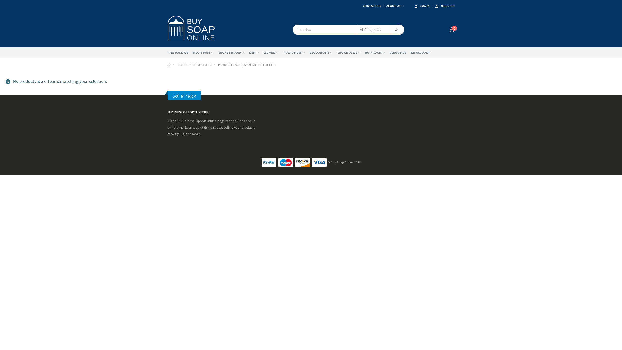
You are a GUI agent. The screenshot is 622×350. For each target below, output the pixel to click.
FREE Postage (178, 53)
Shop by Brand (229, 53)
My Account (420, 53)
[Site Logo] (191, 28)
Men (252, 53)
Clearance (398, 53)
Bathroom (373, 53)
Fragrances (292, 53)
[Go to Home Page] (169, 65)
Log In (425, 6)
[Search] (396, 30)
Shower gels (347, 53)
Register (447, 6)
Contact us (372, 6)
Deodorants (319, 53)
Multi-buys (201, 53)
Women (269, 53)
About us (393, 6)
